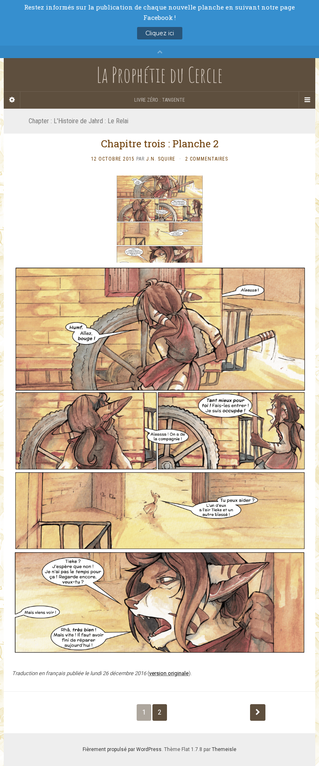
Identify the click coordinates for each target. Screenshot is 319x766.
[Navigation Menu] (307, 100)
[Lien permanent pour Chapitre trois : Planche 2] (159, 219)
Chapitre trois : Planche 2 (159, 143)
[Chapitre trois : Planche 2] (159, 460)
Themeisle (224, 749)
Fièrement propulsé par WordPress (122, 749)
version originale (169, 673)
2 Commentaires (206, 159)
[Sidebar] (12, 100)
